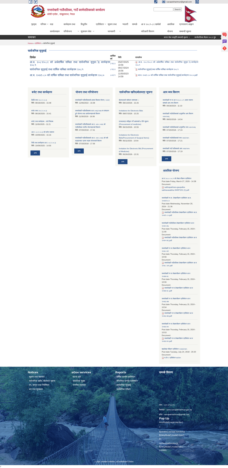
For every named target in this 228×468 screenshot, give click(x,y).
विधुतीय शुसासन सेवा (86, 28)
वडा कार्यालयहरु (55, 28)
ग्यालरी (125, 24)
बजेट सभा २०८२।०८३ (39, 111)
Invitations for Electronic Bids (131, 111)
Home (30, 43)
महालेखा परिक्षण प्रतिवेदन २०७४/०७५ (174, 349)
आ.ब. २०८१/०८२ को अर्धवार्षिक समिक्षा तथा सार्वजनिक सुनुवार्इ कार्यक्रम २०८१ (70, 63)
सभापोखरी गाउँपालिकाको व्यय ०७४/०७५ (176, 138)
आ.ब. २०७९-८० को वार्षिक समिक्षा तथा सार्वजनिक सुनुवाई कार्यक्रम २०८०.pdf (167, 75)
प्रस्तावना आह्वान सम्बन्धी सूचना (186, 28)
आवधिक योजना (170, 28)
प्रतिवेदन (100, 24)
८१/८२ (112, 63)
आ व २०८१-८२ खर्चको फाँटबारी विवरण (151, 28)
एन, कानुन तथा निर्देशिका (39, 385)
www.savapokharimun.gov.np (179, 410)
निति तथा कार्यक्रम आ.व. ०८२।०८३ (43, 143)
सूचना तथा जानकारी (112, 28)
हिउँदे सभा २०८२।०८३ (39, 100)
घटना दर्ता (77, 377)
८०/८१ (112, 75)
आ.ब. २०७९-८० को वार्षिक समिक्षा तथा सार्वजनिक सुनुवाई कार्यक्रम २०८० (67, 75)
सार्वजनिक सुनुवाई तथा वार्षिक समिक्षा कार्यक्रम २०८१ (56, 69)
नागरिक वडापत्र (79, 385)
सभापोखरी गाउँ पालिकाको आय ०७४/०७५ (176, 148)
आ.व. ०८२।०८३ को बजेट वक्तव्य (42, 132)
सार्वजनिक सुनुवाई (124, 385)
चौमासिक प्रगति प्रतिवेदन (127, 381)
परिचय (43, 24)
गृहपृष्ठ (34, 24)
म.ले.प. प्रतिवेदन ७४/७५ (172, 358)
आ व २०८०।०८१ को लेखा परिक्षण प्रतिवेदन (176, 178)
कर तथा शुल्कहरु (36, 389)
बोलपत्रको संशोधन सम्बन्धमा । (129, 100)
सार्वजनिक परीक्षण (123, 389)
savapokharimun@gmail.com (176, 414)
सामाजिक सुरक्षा (79, 381)
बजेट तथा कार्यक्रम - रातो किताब (42, 121)
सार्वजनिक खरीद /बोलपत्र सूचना (42, 381)
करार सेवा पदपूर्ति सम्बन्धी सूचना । (168, 37)
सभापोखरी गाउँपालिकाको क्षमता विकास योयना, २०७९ (92, 100)
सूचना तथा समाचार (36, 377)
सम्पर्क (134, 24)
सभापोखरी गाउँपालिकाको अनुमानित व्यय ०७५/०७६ (179, 127)
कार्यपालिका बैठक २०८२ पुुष (196, 37)
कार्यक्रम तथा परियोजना (69, 28)
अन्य (35, 153)
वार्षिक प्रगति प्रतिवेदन (126, 377)
